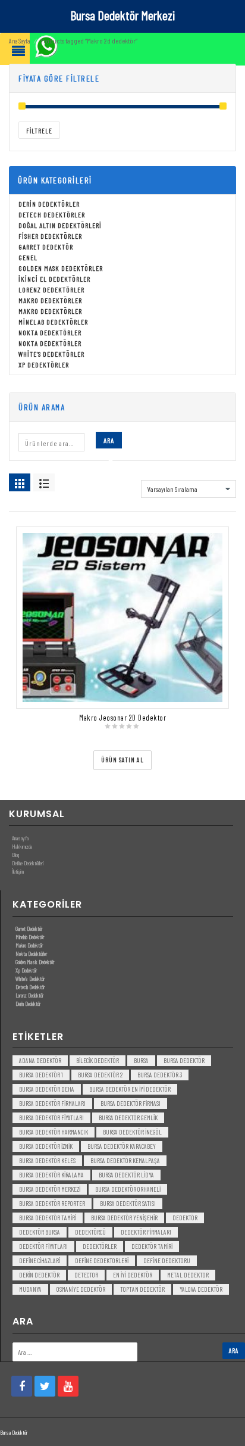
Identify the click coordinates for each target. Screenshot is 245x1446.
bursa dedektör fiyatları (51, 1117)
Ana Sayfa (19, 41)
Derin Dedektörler (49, 204)
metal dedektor (188, 1275)
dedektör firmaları (146, 1232)
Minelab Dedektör (29, 937)
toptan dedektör (142, 1289)
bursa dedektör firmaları (52, 1103)
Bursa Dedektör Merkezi (122, 15)
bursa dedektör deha (46, 1089)
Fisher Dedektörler (50, 236)
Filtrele (39, 131)
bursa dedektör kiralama (51, 1175)
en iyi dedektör (132, 1275)
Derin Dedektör (27, 1003)
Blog (15, 855)
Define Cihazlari (39, 1260)
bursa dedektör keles (47, 1160)
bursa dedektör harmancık (53, 1132)
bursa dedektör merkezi (49, 1189)
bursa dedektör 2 (100, 1075)
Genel (27, 257)
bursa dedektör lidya (126, 1175)
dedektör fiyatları (43, 1246)
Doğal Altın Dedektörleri (60, 225)
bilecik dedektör (97, 1060)
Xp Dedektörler (43, 364)
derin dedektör (39, 1275)
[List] (44, 482)
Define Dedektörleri (27, 863)
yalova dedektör (201, 1289)
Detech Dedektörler (51, 214)
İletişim (18, 871)
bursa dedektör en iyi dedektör (130, 1089)
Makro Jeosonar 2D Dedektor (122, 717)
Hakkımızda (22, 846)
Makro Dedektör (29, 945)
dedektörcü (90, 1232)
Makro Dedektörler (50, 300)
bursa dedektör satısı (128, 1203)
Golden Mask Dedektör (34, 962)
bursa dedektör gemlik (128, 1117)
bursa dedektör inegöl (132, 1132)
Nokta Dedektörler (49, 332)
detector (86, 1275)
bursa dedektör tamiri (47, 1217)
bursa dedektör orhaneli (128, 1189)
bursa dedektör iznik (46, 1146)
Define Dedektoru (166, 1260)
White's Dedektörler (51, 354)
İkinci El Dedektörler (54, 279)
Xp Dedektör (26, 970)
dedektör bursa (39, 1232)
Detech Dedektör (30, 987)
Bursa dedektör (184, 1060)
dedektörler (100, 1246)
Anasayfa (20, 838)
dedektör (184, 1217)
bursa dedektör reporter (52, 1203)
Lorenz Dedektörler (51, 289)
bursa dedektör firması (130, 1103)
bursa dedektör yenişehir (124, 1217)
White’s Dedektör (30, 978)
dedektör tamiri (151, 1246)
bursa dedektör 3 (159, 1075)
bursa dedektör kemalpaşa (125, 1160)
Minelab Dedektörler (53, 321)
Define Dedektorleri (101, 1260)
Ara (108, 440)
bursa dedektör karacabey (121, 1146)
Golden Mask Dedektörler (60, 268)
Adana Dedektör (40, 1060)
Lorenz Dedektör (29, 995)
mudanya (30, 1289)
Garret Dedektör (45, 246)
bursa (141, 1060)
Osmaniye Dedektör (80, 1289)
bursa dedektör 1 (41, 1075)
